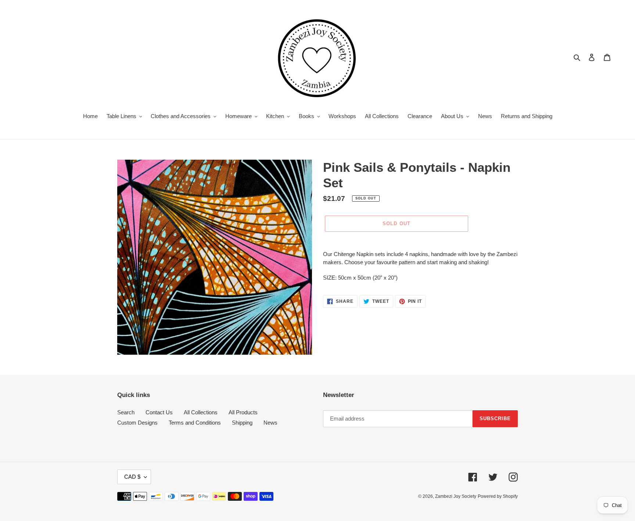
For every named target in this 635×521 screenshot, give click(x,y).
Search (125, 412)
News (270, 422)
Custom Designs (137, 422)
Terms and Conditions (195, 422)
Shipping (242, 422)
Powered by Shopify (498, 496)
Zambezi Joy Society (455, 496)
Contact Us (159, 412)
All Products (243, 412)
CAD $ (132, 477)
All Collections (201, 412)
